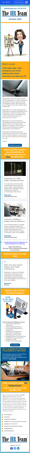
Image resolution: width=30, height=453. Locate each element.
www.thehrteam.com (10, 8)
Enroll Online (15, 345)
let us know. (12, 358)
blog (8, 157)
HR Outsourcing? (17, 384)
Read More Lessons (15, 145)
